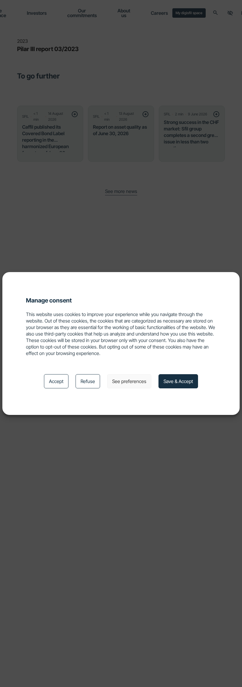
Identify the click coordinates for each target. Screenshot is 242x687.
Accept (56, 381)
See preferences (129, 381)
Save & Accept (178, 381)
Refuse (88, 381)
